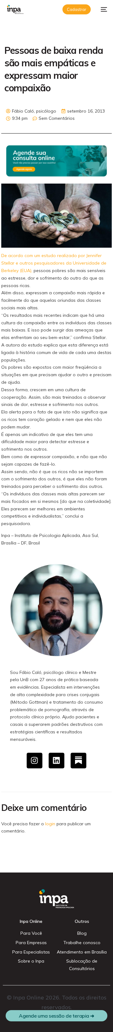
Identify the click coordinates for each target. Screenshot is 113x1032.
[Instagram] (34, 760)
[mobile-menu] (102, 9)
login (50, 824)
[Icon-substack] (78, 760)
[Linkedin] (56, 760)
